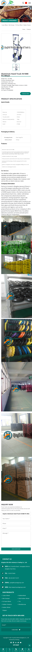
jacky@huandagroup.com (17, 582)
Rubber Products (27, 25)
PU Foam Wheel (19, 25)
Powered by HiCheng (14, 639)
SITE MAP (16, 645)
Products (29, 29)
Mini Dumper (12, 25)
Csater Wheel (5, 25)
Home (23, 29)
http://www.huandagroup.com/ (17, 587)
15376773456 (11, 573)
